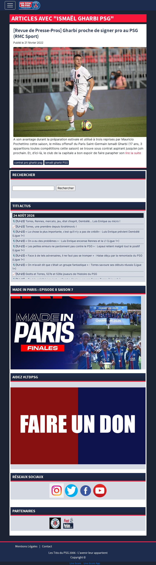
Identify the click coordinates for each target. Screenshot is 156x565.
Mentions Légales (26, 546)
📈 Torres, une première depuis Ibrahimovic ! (44, 226)
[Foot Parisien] (67, 523)
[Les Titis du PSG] (29, 5)
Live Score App (92, 563)
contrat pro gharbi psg (28, 162)
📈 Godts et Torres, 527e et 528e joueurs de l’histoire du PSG (54, 273)
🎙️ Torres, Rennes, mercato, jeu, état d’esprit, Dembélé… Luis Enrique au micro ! (66, 221)
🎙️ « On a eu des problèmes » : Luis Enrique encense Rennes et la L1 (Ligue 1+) (65, 240)
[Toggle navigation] (10, 5)
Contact (47, 546)
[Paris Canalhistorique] (55, 523)
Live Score (75, 563)
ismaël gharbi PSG (56, 162)
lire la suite (132, 153)
